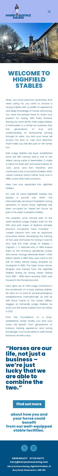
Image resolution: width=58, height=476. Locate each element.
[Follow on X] (24, 448)
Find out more (29, 404)
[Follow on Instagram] (33, 448)
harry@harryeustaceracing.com (29, 462)
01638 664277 (20, 458)
